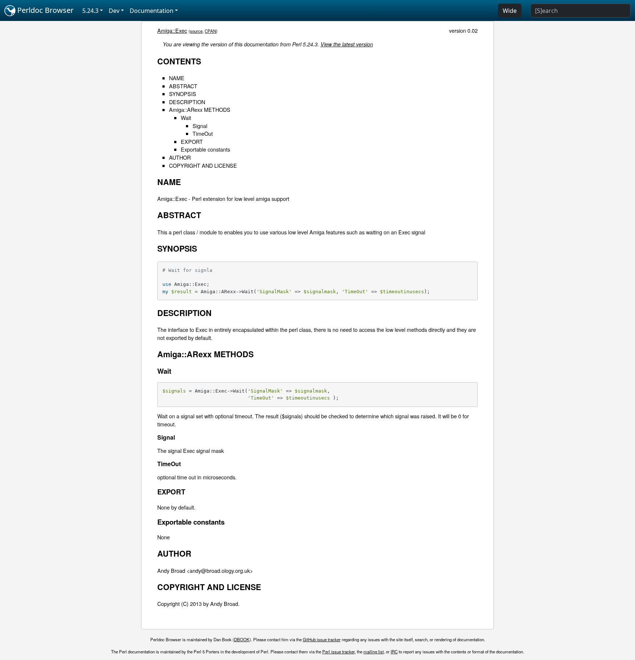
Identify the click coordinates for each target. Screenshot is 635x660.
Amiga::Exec (172, 30)
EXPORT (192, 141)
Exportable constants (205, 149)
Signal (200, 125)
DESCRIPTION (187, 102)
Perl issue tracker (338, 651)
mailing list (373, 651)
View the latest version (346, 44)
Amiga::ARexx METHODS (199, 109)
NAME (176, 78)
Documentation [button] (151, 11)
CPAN (210, 31)
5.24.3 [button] (90, 11)
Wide (510, 11)
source (196, 31)
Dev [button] (114, 11)
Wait (186, 117)
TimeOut (203, 133)
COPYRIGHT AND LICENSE (203, 165)
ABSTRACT (183, 86)
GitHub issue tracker (322, 639)
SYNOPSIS (182, 93)
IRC (394, 651)
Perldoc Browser (44, 10)
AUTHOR (180, 157)
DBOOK (242, 639)
